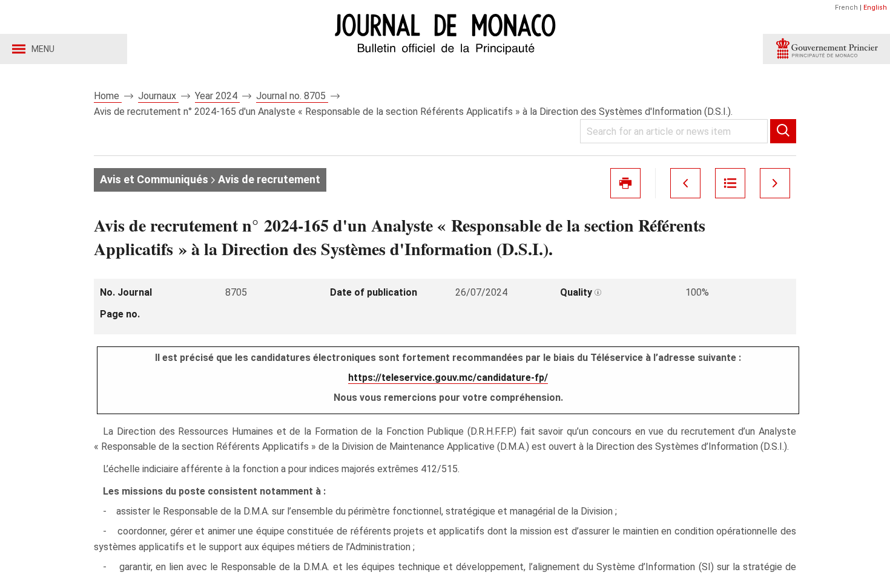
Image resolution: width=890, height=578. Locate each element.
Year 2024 (217, 96)
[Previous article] (685, 183)
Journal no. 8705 (292, 96)
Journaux (158, 96)
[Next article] (775, 183)
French (846, 7)
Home (108, 96)
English (875, 7)
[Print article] (625, 183)
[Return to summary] (730, 183)
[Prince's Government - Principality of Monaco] (826, 49)
